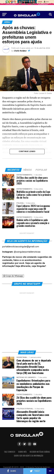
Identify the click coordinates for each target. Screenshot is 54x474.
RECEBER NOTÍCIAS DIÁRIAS (40, 451)
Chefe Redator (20, 51)
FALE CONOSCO (9, 451)
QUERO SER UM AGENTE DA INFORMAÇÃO (28, 455)
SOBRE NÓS (22, 451)
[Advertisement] (27, 321)
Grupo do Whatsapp (14, 276)
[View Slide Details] (27, 2)
